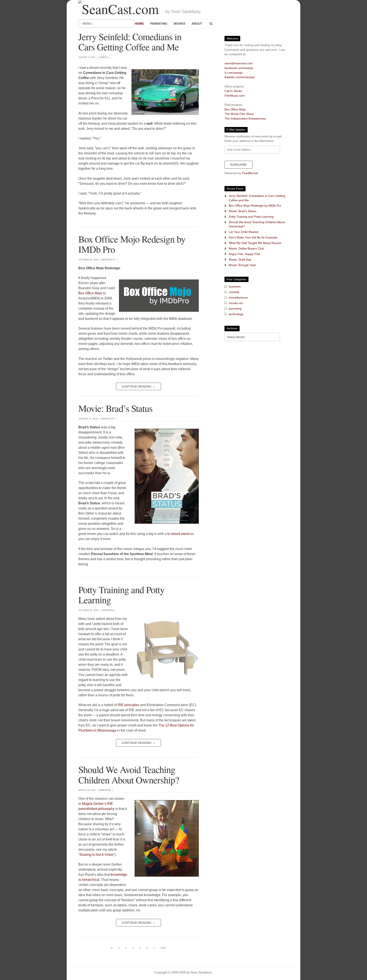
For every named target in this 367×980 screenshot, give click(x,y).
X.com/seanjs (233, 72)
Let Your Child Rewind (243, 232)
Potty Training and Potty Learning (121, 594)
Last (163, 948)
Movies (179, 23)
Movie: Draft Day (240, 259)
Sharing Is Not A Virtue (96, 854)
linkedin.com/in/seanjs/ (239, 77)
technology (236, 314)
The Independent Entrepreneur (245, 118)
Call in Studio (233, 91)
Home (139, 23)
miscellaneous (238, 297)
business (235, 286)
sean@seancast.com (238, 63)
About (197, 23)
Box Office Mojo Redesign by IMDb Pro (131, 244)
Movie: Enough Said (242, 265)
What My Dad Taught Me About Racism (255, 243)
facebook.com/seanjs (238, 68)
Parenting (158, 23)
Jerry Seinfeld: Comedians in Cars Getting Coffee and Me (129, 41)
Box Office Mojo (90, 293)
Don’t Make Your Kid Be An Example (253, 237)
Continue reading (138, 386)
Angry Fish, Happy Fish (244, 254)
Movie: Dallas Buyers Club (246, 248)
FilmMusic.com (234, 95)
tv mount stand (178, 534)
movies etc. (109, 259)
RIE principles (128, 705)
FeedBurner (250, 173)
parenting (108, 610)
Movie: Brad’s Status (115, 408)
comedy (103, 57)
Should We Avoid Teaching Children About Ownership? (128, 774)
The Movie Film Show (239, 114)
